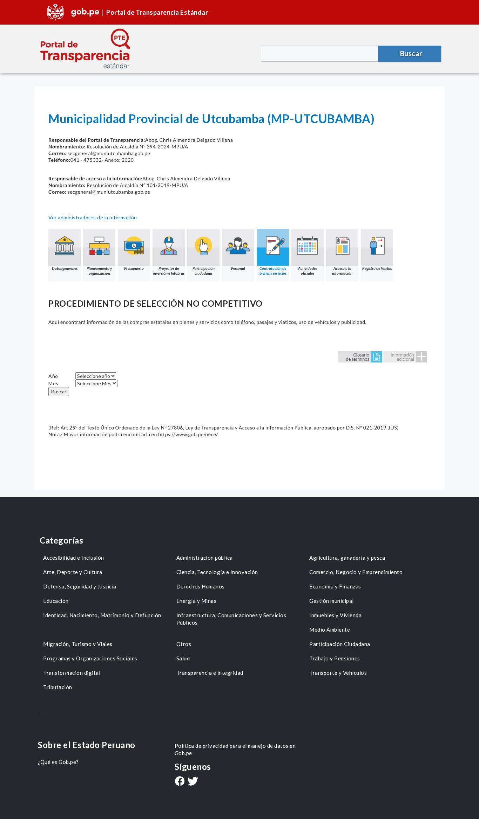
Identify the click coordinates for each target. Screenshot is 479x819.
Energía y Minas (196, 601)
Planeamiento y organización (99, 270)
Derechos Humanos (200, 586)
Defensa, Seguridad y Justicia (79, 586)
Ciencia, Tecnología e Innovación (217, 572)
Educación (56, 601)
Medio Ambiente (329, 629)
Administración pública (204, 557)
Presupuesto (134, 268)
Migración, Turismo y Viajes (78, 644)
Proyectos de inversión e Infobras (168, 270)
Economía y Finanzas (335, 586)
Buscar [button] (411, 53)
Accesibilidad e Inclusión (73, 557)
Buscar (58, 391)
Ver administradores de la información (92, 217)
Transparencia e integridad (209, 673)
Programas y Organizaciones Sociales (90, 658)
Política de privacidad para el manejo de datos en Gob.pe (235, 749)
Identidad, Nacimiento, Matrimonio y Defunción (102, 615)
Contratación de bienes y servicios (272, 270)
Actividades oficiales (307, 270)
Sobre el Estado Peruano (86, 745)
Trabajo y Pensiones (334, 658)
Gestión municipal (331, 601)
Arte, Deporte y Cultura (72, 572)
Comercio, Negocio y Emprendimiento (356, 572)
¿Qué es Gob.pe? (58, 762)
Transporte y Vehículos (338, 673)
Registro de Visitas (377, 268)
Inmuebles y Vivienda (335, 615)
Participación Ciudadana (339, 644)
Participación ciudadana (204, 270)
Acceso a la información (342, 270)
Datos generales (64, 268)
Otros (183, 644)
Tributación (57, 687)
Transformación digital (71, 673)
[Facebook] (179, 781)
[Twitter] (193, 782)
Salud (183, 658)
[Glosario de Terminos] (360, 356)
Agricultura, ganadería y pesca (347, 557)
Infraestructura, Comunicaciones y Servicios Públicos (231, 619)
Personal (238, 268)
